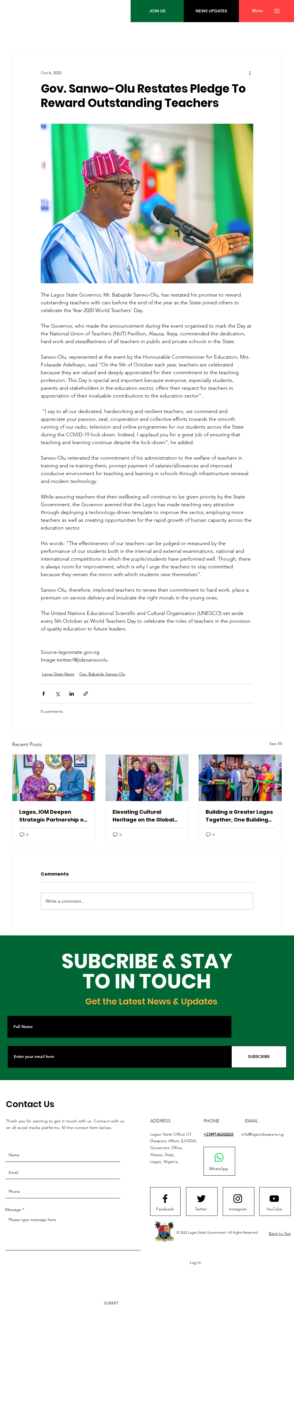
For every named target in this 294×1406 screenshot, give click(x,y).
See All (275, 743)
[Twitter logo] (201, 1198)
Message (13, 1210)
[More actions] (249, 72)
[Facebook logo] (165, 1198)
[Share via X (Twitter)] (57, 693)
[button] (257, 11)
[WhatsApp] (219, 1157)
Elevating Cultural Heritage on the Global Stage (143, 816)
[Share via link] (85, 693)
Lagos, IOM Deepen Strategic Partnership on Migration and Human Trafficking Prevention (53, 816)
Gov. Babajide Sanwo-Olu (102, 674)
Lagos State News (58, 674)
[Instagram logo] (237, 1198)
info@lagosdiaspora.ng (262, 1134)
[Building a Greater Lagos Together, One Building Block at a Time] (240, 777)
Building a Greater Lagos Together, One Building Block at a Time (239, 816)
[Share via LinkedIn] (71, 693)
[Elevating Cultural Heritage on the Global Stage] (147, 777)
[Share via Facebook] (43, 693)
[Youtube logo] (274, 1198)
